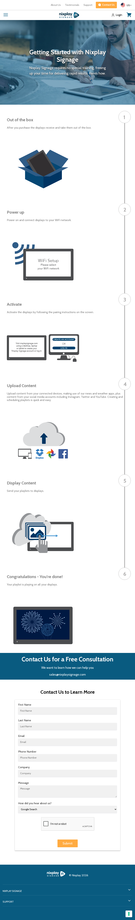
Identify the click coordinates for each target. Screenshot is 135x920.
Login (119, 15)
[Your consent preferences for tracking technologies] (129, 914)
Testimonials (72, 5)
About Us (56, 5)
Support (87, 5)
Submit (68, 843)
